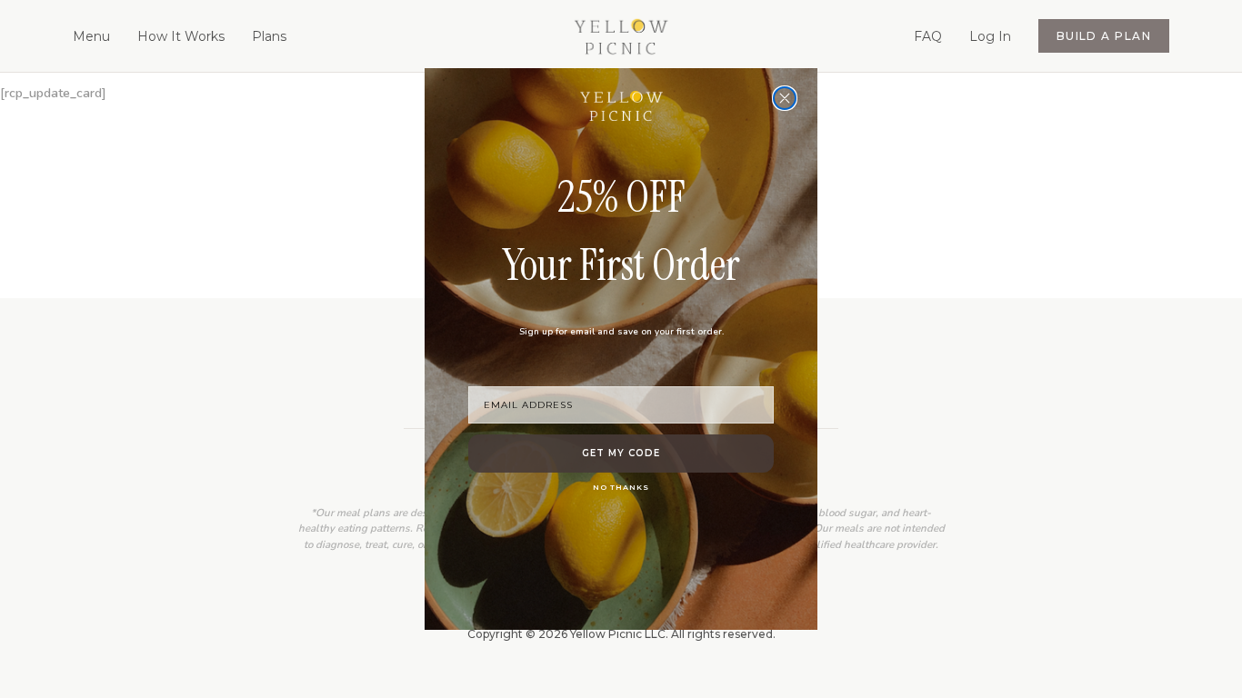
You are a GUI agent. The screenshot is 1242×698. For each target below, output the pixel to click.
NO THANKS (621, 487)
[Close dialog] (785, 98)
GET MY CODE (621, 453)
